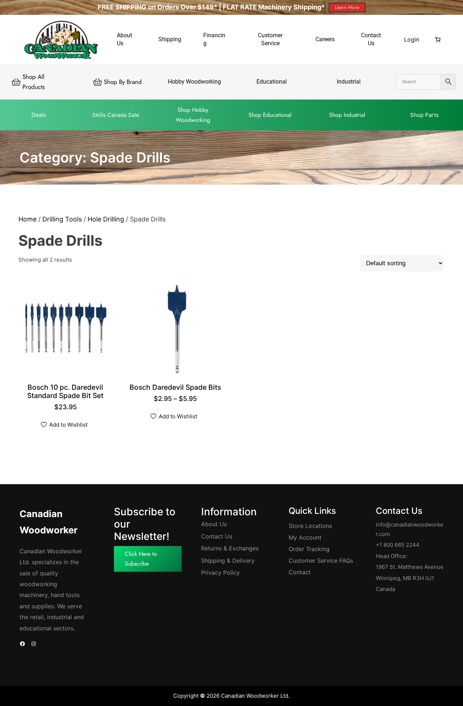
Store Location (309, 525)
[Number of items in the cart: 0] (438, 39)
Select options (177, 388)
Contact (300, 572)
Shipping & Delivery (228, 560)
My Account (305, 537)
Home (27, 219)
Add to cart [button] (67, 396)
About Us (214, 524)
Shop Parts (424, 114)
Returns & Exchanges (230, 548)
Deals (38, 114)
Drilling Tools (62, 219)
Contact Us (216, 536)
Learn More (347, 7)
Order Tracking (309, 549)
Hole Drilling (106, 219)
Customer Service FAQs (321, 560)
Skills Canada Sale (115, 114)
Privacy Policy (220, 572)
